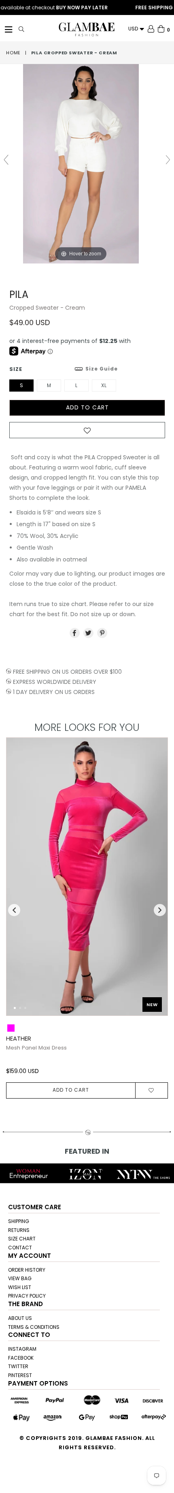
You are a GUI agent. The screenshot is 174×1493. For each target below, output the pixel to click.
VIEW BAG (20, 1278)
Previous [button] (14, 910)
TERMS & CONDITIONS (33, 1327)
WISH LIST (19, 1287)
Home (13, 52)
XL (104, 385)
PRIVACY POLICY (27, 1295)
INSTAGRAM (22, 1348)
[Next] (155, 881)
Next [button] (160, 910)
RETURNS (19, 1230)
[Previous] (19, 881)
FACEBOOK (21, 1357)
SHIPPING (18, 1221)
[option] (84, 918)
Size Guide (101, 368)
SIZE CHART (22, 1238)
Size (63, 369)
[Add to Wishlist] (87, 432)
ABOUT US (20, 1318)
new (152, 1004)
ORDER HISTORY (26, 1269)
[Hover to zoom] (87, 163)
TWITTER (18, 1366)
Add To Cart (71, 1089)
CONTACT (20, 1247)
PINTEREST (20, 1375)
